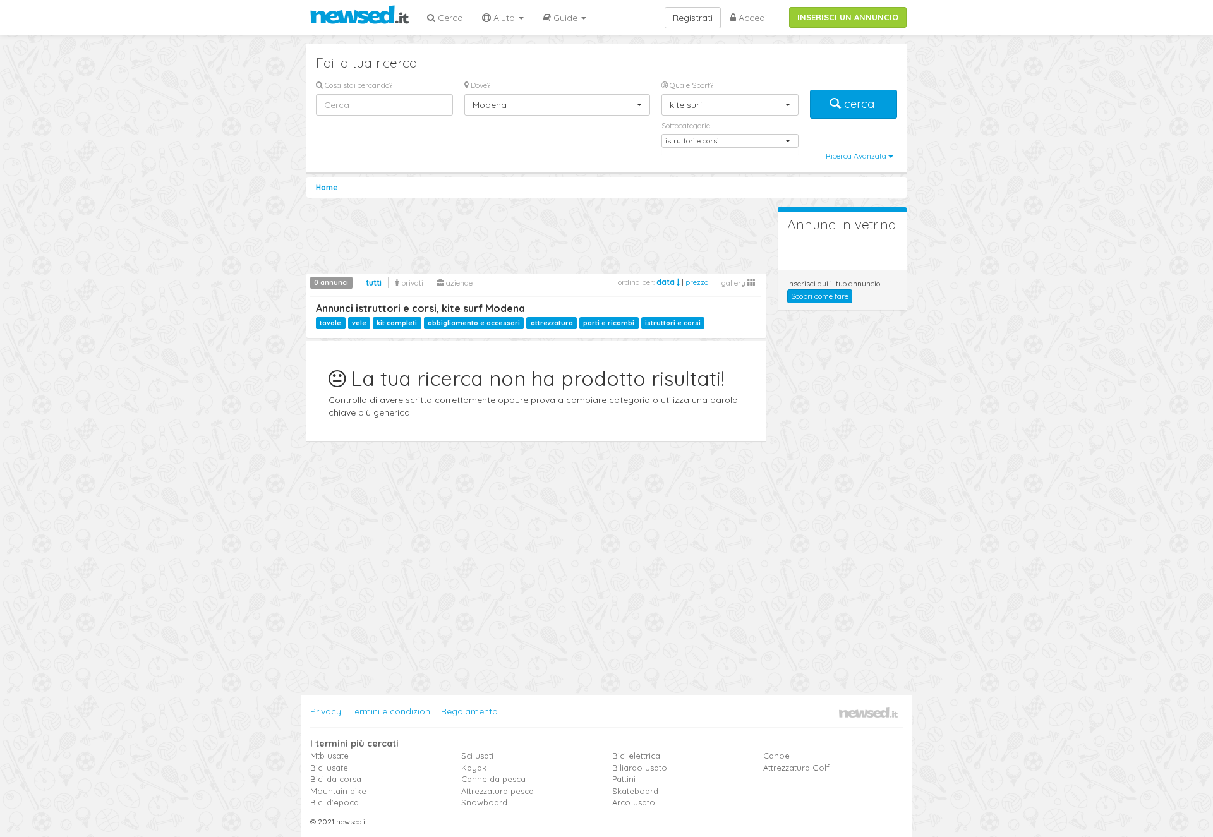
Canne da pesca (493, 779)
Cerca (449, 17)
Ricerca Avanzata (857, 155)
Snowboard (484, 802)
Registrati (693, 17)
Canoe (776, 755)
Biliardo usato (639, 767)
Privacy (325, 711)
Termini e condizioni (391, 711)
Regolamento (469, 711)
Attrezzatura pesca (497, 791)
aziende (458, 282)
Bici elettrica (636, 755)
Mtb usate (329, 755)
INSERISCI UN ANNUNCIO (847, 17)
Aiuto (504, 17)
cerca (859, 104)
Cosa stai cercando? (357, 85)
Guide (565, 17)
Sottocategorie (685, 125)
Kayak (473, 767)
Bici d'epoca (334, 802)
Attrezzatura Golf (796, 767)
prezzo (696, 282)
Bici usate (329, 767)
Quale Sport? (690, 85)
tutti (374, 282)
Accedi (751, 17)
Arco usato (633, 802)
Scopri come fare (819, 296)
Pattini (624, 779)
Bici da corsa (335, 779)
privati (411, 282)
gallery (734, 282)
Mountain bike (338, 791)
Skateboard (635, 791)
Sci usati (477, 755)
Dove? (479, 85)
